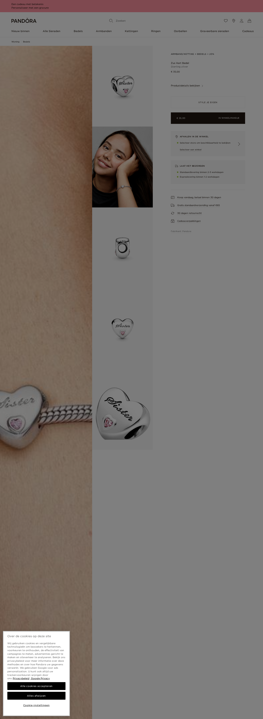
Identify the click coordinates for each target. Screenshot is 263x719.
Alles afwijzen (36, 695)
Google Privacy (40, 678)
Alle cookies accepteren (36, 686)
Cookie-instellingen (36, 705)
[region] (36, 673)
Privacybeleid (21, 678)
